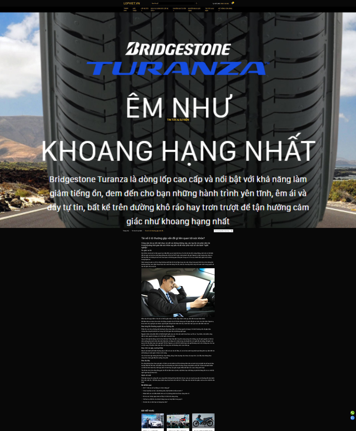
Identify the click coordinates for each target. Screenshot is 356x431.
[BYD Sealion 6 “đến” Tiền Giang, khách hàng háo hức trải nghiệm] (152, 420)
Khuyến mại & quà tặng (194, 9)
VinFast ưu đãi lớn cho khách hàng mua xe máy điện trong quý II (162, 399)
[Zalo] (352, 418)
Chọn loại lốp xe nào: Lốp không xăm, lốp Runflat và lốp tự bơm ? (163, 391)
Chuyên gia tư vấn (179, 8)
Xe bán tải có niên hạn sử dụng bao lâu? (155, 402)
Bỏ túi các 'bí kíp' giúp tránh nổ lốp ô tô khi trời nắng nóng (160, 396)
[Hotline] (352, 413)
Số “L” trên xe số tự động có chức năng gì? (156, 388)
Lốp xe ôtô (144, 8)
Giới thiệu (135, 9)
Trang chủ (126, 9)
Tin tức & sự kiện (209, 9)
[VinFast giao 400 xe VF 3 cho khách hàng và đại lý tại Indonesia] (178, 420)
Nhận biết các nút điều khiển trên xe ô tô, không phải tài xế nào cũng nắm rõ (166, 393)
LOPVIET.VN (132, 3)
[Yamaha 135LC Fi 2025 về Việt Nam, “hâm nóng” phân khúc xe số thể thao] (203, 420)
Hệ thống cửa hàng (225, 8)
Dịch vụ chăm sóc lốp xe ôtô (159, 9)
